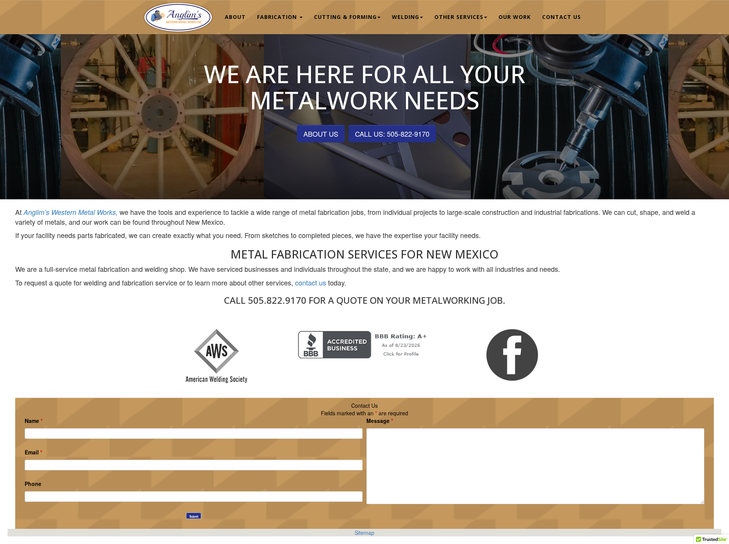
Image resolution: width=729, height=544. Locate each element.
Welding (405, 16)
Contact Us (561, 16)
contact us (310, 282)
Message (379, 420)
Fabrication (278, 16)
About (235, 16)
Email (33, 452)
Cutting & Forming (345, 16)
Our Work (515, 16)
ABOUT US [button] (320, 134)
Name (34, 420)
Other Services (458, 16)
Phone (33, 483)
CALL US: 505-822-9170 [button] (392, 134)
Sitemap (364, 532)
